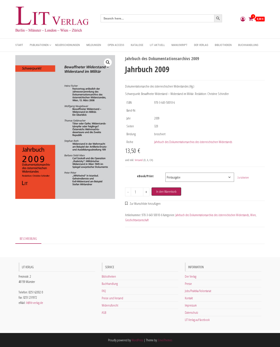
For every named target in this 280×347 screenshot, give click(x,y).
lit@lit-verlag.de (34, 302)
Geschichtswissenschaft (137, 220)
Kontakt (189, 298)
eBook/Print (145, 176)
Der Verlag (201, 45)
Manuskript (179, 45)
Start (19, 45)
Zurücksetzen (243, 177)
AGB (104, 312)
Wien (253, 215)
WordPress (137, 340)
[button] (108, 62)
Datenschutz (191, 312)
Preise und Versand (112, 298)
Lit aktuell (157, 45)
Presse (188, 283)
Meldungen (93, 45)
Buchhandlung (248, 45)
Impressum (191, 305)
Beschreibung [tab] (28, 238)
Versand (139, 160)
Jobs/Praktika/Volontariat (198, 291)
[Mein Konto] (242, 19)
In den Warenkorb (166, 191)
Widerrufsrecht (110, 305)
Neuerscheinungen (67, 45)
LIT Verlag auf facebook (197, 319)
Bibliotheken (223, 45)
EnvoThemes (165, 340)
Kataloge (137, 45)
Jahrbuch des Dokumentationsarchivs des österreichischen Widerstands (193, 142)
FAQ (104, 291)
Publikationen (39, 45)
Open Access (116, 45)
